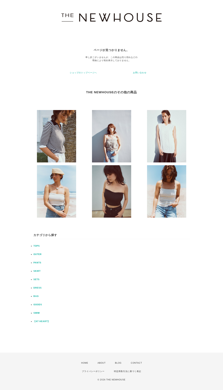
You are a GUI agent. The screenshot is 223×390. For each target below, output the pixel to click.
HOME (84, 363)
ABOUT (102, 363)
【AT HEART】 (41, 321)
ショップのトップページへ (83, 72)
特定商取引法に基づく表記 (127, 371)
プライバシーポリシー (93, 371)
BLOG (118, 363)
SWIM (36, 313)
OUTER (37, 254)
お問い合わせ (140, 72)
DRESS (37, 288)
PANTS (37, 262)
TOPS (36, 246)
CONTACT (136, 363)
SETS (36, 279)
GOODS (37, 304)
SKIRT (37, 271)
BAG (36, 296)
